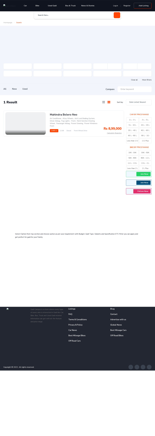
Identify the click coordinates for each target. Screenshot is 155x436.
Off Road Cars (74, 341)
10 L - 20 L (145, 125)
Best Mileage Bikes (76, 335)
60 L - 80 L (132, 135)
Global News (116, 325)
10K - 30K (132, 152)
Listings (71, 309)
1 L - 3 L (132, 120)
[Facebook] (130, 367)
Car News (72, 330)
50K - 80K (132, 158)
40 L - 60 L (145, 130)
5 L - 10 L (132, 125)
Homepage (7, 22)
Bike (37, 5)
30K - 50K (145, 152)
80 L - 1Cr (145, 135)
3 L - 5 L (145, 120)
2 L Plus (145, 168)
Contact (113, 314)
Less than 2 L (132, 168)
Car (25, 5)
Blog (112, 309)
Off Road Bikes (116, 335)
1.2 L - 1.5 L (132, 163)
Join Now (144, 174)
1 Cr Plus (145, 141)
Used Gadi (52, 5)
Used (24, 88)
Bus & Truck (70, 5)
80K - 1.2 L (145, 158)
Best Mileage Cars (118, 330)
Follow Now (143, 191)
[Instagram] (143, 367)
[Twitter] (137, 367)
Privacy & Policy (75, 325)
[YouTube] (149, 367)
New (14, 88)
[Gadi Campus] (9, 6)
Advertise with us (118, 319)
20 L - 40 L (132, 130)
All (4, 88)
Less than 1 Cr (132, 141)
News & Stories (87, 5)
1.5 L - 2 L (145, 163)
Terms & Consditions (77, 319)
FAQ (70, 314)
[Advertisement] (77, 46)
